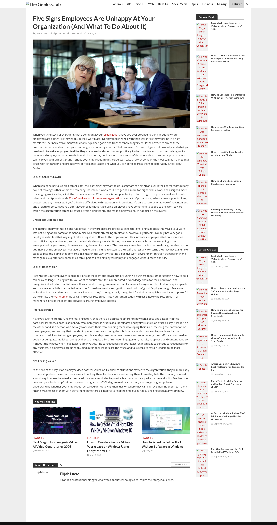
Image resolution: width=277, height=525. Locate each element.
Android (118, 4)
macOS (140, 4)
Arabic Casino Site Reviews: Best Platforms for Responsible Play (227, 366)
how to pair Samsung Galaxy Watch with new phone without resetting (227, 212)
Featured (236, 4)
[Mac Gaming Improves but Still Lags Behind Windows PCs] (202, 462)
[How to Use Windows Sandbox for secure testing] (202, 136)
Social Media (179, 4)
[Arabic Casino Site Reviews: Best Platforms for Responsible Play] (202, 366)
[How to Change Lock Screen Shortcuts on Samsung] (202, 192)
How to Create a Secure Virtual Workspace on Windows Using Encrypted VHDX (108, 446)
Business (207, 4)
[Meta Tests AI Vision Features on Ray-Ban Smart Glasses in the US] (202, 394)
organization (111, 134)
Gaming (222, 4)
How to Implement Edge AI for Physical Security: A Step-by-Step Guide (227, 312)
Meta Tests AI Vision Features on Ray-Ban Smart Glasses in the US (227, 384)
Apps (195, 4)
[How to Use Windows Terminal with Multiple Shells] (202, 163)
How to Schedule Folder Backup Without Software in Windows (163, 444)
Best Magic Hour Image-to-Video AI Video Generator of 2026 (55, 444)
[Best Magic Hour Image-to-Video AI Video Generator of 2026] (57, 420)
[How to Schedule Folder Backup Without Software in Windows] (166, 420)
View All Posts (180, 464)
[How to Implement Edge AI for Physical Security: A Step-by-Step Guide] (202, 319)
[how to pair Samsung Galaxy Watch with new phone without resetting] (202, 224)
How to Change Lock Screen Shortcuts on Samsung (226, 182)
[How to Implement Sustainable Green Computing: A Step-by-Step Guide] (202, 346)
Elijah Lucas (59, 33)
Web (151, 4)
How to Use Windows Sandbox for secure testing (227, 128)
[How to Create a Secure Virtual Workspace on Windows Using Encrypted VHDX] (111, 420)
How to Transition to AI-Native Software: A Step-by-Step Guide (228, 291)
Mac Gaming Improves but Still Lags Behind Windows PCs (227, 450)
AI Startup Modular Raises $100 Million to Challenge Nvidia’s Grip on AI (228, 416)
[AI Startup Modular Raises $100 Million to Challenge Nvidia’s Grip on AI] (202, 428)
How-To (163, 4)
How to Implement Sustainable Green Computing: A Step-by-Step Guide (227, 338)
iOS (129, 4)
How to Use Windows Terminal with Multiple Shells (227, 154)
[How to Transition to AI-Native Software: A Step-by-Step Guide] (202, 296)
